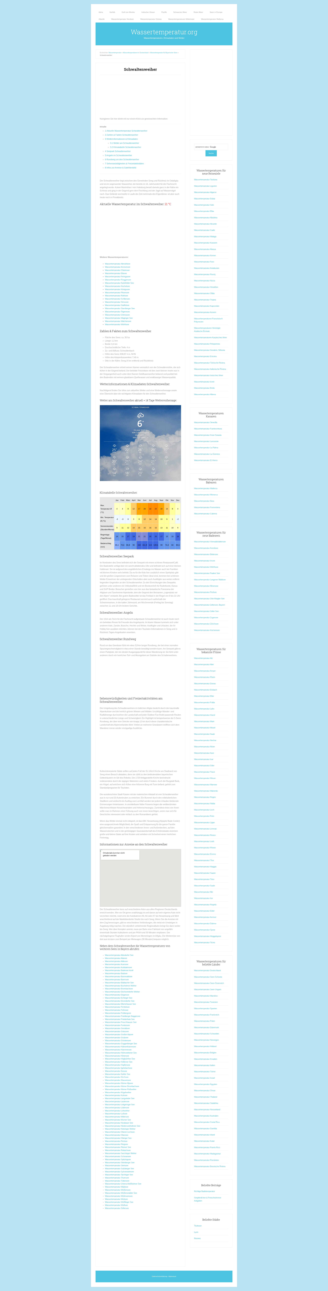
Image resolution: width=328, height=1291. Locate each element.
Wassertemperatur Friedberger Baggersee (122, 1016)
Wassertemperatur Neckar (205, 740)
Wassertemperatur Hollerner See (118, 1062)
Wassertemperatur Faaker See (207, 573)
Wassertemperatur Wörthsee (117, 324)
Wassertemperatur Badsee (116, 973)
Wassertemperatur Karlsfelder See (119, 283)
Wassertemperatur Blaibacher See (119, 983)
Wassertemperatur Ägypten (205, 1084)
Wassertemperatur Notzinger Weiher (120, 1129)
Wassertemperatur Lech (204, 810)
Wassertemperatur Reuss (205, 835)
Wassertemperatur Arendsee (206, 548)
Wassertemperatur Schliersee (117, 299)
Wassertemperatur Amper (205, 671)
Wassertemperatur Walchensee (118, 321)
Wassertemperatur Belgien (205, 1053)
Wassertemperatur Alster (204, 746)
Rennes (197, 1238)
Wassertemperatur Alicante (205, 224)
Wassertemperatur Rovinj (204, 274)
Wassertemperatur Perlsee (116, 1141)
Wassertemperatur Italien (204, 1065)
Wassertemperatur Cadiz (204, 230)
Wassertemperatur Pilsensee (117, 292)
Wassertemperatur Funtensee (117, 1025)
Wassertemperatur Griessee (117, 1031)
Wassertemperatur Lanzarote (206, 441)
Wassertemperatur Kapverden (206, 306)
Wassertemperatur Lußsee (116, 1114)
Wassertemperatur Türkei (204, 1071)
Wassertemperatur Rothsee (116, 296)
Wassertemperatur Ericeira (205, 356)
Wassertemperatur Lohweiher (117, 1111)
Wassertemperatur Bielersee (206, 554)
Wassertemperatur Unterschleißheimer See (123, 1184)
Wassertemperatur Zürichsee (206, 624)
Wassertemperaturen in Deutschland (135, 53)
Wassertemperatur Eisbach (205, 690)
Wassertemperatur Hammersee (118, 1050)
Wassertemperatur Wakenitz (206, 791)
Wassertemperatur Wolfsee (116, 1205)
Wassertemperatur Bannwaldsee (118, 977)
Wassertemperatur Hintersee (117, 1056)
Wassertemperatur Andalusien (206, 268)
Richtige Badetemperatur (204, 1191)
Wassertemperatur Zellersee (117, 1208)
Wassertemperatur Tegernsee (117, 312)
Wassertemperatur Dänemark (206, 1027)
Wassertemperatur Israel (204, 1078)
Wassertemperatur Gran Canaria (207, 435)
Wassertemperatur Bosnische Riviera (209, 1166)
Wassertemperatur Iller (203, 892)
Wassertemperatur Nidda (204, 803)
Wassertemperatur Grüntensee (118, 1040)
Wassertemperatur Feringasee (117, 276)
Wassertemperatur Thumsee (117, 1178)
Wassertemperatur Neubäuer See (119, 1123)
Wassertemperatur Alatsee (116, 958)
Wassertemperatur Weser (205, 778)
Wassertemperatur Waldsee (116, 1187)
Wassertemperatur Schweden (206, 1034)
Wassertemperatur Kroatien (205, 1059)
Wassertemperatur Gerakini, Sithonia (209, 350)
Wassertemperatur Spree (204, 930)
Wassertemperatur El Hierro (205, 460)
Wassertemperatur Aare (204, 753)
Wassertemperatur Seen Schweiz (208, 977)
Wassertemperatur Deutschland (207, 970)
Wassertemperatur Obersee (116, 1135)
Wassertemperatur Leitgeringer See (120, 1105)
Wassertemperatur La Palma (206, 447)
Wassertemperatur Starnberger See (120, 308)
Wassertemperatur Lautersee (117, 1102)
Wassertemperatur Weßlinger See (119, 1202)
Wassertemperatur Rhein (204, 677)
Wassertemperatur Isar (203, 759)
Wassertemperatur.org (164, 32)
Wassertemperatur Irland (204, 1135)
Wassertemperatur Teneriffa (205, 422)
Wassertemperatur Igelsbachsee (118, 1068)
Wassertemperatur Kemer (205, 255)
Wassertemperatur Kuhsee (116, 1095)
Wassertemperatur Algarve (205, 192)
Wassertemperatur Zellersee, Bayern (209, 605)
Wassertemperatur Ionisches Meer (208, 375)
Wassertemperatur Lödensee (117, 1108)
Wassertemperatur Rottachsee (118, 1150)
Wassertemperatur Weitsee (116, 1199)
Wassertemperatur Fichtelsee (117, 1007)
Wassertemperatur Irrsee (204, 561)
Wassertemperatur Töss (204, 879)
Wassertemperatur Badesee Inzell (119, 970)
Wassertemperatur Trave (204, 772)
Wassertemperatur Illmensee (206, 586)
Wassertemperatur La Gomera (207, 454)
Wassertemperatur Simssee (116, 302)
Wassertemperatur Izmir (204, 382)
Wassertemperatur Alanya (205, 249)
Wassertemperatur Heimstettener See (121, 1053)
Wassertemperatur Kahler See (117, 1074)
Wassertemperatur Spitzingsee (118, 1159)
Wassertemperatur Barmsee (117, 980)
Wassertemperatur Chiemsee (117, 270)
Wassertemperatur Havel (204, 715)
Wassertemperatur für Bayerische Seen (163, 53)
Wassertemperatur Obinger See (118, 1138)
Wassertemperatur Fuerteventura (208, 429)
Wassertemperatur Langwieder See (119, 1098)
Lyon (196, 1232)
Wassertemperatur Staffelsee (117, 305)
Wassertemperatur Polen (204, 1021)
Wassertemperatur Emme (205, 854)
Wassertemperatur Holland (205, 1046)
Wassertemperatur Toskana (205, 179)
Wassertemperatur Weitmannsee (118, 1196)
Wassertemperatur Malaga (205, 236)
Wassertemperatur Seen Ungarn (207, 989)
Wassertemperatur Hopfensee (117, 1065)
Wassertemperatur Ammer (205, 917)
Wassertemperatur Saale (204, 886)
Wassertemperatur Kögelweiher (118, 1092)
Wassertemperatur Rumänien (206, 1160)
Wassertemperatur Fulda (204, 702)
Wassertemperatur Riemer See (118, 1147)
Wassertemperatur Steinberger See (119, 1163)
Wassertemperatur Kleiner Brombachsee (122, 1086)
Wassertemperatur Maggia (205, 866)
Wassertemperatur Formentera (207, 507)
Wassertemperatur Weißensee (117, 1190)
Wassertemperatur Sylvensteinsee (119, 1172)
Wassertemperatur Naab (204, 734)
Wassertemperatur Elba (204, 211)
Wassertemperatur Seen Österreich (209, 983)
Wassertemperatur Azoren (205, 312)
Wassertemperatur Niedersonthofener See (122, 1126)
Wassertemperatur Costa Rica (206, 1122)
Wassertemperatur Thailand (205, 1097)
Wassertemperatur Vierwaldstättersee (210, 542)
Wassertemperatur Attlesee (116, 961)
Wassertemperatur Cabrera (205, 514)
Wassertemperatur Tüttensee (117, 1181)
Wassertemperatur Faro (204, 262)
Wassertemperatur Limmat (205, 829)
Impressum (172, 1276)
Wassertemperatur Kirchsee (116, 1077)
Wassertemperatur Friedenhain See (120, 1019)
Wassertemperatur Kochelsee (117, 286)
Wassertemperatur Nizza (204, 281)
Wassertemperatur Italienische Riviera (210, 369)
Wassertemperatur (115, 53)
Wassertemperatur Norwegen (206, 1040)
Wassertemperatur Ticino (204, 942)
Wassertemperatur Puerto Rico (207, 1147)
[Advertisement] (140, 97)
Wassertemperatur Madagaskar (207, 1154)
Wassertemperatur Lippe (204, 822)
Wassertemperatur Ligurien (205, 186)
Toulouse (198, 1226)
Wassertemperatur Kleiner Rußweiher (120, 1089)
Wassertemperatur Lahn (204, 709)
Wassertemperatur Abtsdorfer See (119, 955)
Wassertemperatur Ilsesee (116, 1071)
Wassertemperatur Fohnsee (116, 1010)
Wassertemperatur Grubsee (116, 1038)
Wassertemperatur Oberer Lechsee (120, 1132)
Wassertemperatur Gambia (205, 1128)
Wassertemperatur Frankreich (206, 1015)
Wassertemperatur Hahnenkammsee (120, 1047)
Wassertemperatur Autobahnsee (118, 967)
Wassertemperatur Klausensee (118, 1080)
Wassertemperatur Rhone (205, 848)
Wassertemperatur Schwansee (118, 1156)
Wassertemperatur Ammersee (117, 267)
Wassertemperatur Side (204, 205)
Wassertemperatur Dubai (204, 199)
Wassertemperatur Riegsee (116, 1144)
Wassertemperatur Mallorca (205, 488)
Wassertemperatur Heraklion (206, 287)
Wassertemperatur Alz (203, 658)
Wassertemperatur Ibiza (204, 501)
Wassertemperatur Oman (204, 1090)
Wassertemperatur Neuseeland (207, 1109)
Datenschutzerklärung (159, 1276)
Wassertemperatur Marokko (206, 996)
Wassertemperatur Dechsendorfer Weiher (122, 992)
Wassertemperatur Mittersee (117, 1117)
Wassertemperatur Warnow (205, 784)
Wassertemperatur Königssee (117, 289)
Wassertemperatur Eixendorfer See (119, 1001)
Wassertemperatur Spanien (205, 1008)
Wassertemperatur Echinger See (118, 998)
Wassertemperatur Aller (204, 664)
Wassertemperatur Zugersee (206, 617)
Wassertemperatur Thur (204, 860)
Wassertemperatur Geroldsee (117, 1028)
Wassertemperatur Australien (206, 1116)
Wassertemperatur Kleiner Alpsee (119, 1083)
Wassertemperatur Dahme (205, 923)
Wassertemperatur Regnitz (205, 904)
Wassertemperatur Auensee (116, 964)
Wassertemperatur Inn (203, 898)
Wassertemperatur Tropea (205, 300)
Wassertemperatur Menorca (206, 495)
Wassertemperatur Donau (205, 683)
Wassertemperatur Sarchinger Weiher (120, 1153)
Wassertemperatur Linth (204, 841)
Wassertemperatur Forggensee (118, 280)
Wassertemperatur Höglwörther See (120, 1059)
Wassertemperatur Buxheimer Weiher (120, 986)
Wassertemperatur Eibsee (116, 273)
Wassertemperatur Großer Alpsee (119, 1034)
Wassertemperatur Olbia (204, 293)
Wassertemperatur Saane (205, 873)
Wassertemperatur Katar (204, 1141)
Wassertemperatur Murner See (118, 1120)
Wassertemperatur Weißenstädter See (121, 1193)
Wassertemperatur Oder (204, 765)
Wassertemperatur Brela (204, 388)
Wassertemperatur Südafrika (206, 1103)
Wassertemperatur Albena (205, 394)
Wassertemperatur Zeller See (206, 611)
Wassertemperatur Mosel (204, 728)
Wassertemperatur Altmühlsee (117, 264)
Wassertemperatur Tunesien (206, 1002)
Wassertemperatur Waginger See (119, 318)
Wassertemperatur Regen (205, 797)
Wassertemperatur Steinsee (116, 1165)
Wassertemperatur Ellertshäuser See (120, 1004)
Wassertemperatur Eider (204, 911)
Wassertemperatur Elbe (204, 696)
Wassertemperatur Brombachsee (119, 989)
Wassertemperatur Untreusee (117, 315)
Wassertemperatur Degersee (117, 995)
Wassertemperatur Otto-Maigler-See (209, 598)
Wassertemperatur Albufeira (205, 217)
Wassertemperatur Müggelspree (207, 936)
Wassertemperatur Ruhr (204, 816)
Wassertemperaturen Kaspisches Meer (210, 337)
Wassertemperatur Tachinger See (119, 1175)
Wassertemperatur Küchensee (207, 630)
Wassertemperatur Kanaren (205, 243)
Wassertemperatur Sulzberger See (119, 1169)
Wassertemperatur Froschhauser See (120, 1022)
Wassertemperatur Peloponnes (207, 344)
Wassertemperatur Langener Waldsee (210, 580)
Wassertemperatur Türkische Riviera (209, 363)
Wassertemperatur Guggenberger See (121, 1044)
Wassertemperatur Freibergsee (118, 1013)
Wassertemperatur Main (204, 721)
